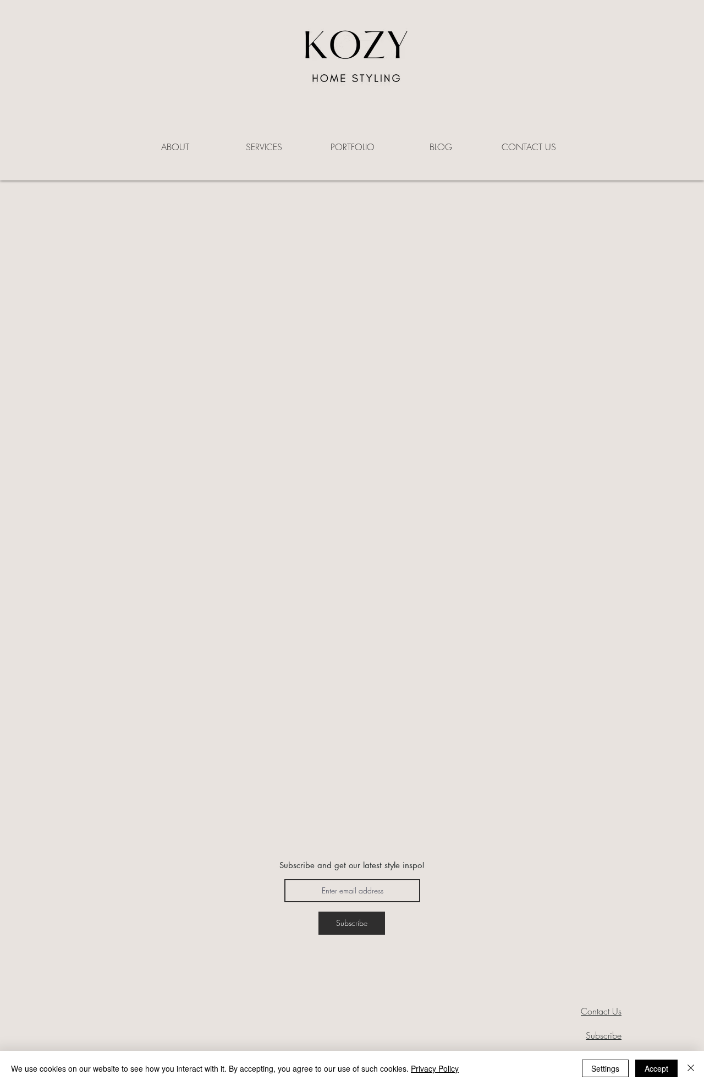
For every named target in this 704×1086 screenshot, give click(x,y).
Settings (605, 1068)
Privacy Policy (435, 1068)
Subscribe (604, 1035)
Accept (656, 1068)
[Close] (690, 1068)
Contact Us (601, 1011)
